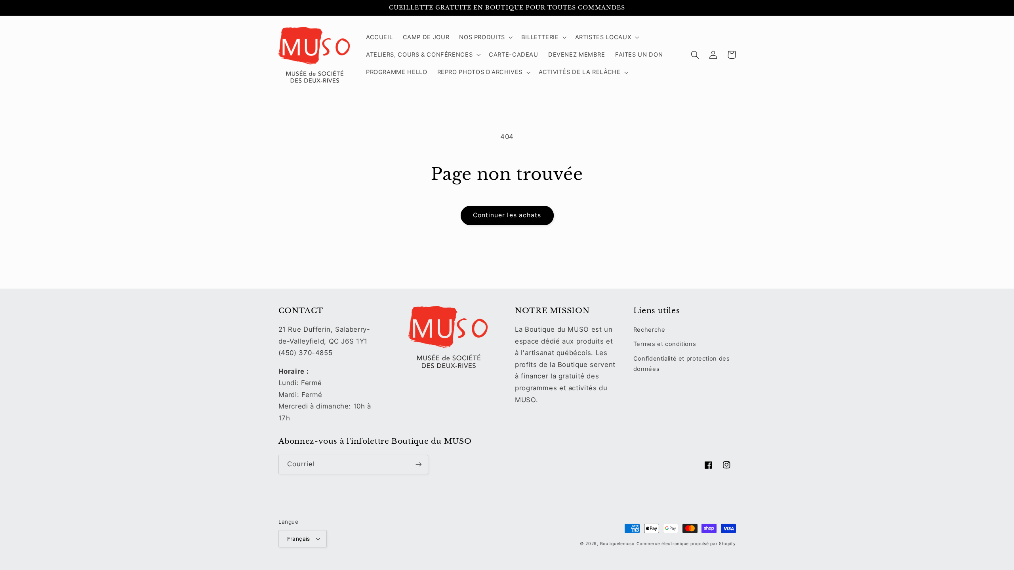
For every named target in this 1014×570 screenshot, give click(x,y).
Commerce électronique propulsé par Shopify (686, 543)
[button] (485, 37)
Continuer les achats (507, 215)
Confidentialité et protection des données (681, 363)
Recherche (649, 329)
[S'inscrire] (418, 464)
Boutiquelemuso (617, 543)
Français (298, 539)
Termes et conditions (664, 344)
